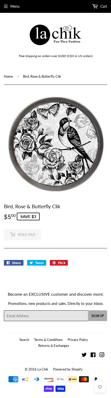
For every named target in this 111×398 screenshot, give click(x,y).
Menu (15, 6)
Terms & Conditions (48, 340)
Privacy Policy (78, 340)
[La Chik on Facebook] (93, 355)
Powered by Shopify (68, 369)
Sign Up (97, 316)
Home (8, 76)
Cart (103, 6)
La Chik (42, 369)
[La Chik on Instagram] (102, 355)
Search (24, 340)
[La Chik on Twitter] (84, 355)
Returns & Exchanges (53, 345)
